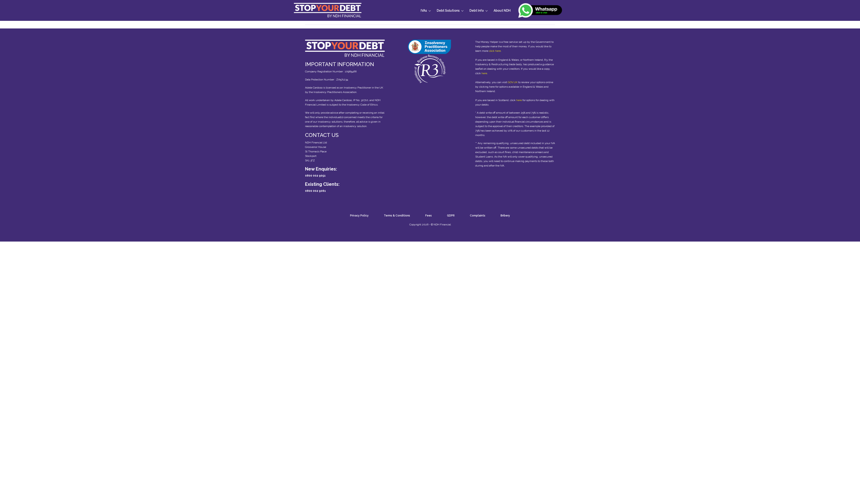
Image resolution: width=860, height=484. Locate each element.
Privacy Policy (359, 215)
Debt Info (476, 10)
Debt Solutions (448, 10)
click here (495, 50)
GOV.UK (513, 82)
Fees (428, 215)
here (484, 73)
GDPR (451, 215)
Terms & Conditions (397, 215)
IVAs (424, 10)
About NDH (502, 10)
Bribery (505, 215)
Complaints (477, 215)
